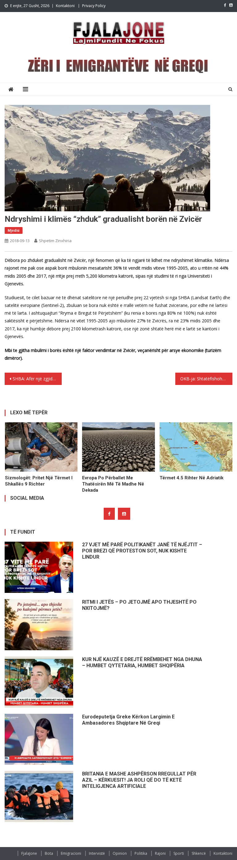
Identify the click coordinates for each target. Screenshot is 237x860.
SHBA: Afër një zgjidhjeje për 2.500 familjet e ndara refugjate (37, 379)
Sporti (178, 853)
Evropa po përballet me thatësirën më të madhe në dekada (113, 484)
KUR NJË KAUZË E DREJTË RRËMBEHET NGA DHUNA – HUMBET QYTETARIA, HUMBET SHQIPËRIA (142, 662)
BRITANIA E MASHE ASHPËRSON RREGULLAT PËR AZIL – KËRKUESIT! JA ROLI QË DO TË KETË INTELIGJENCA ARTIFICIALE (139, 780)
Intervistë (97, 853)
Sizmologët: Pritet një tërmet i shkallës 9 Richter (39, 481)
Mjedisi (13, 230)
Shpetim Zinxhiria (55, 240)
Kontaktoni (65, 5)
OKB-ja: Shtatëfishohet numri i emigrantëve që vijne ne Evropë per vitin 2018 (206, 379)
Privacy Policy (94, 5)
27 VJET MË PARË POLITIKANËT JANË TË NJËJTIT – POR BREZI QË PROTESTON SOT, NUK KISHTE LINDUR (142, 551)
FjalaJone (29, 853)
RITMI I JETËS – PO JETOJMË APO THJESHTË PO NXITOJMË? (139, 605)
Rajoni (160, 853)
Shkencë (199, 853)
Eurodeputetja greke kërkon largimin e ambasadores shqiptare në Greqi (128, 720)
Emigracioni (71, 853)
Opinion (120, 853)
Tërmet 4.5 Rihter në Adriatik (191, 478)
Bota (49, 853)
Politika (141, 853)
